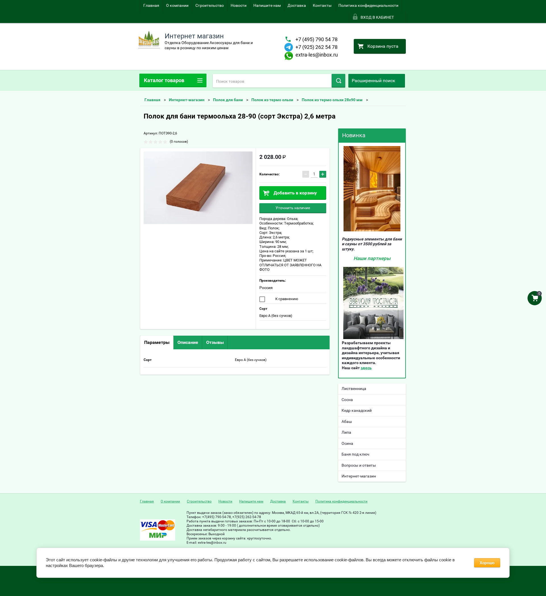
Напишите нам (267, 5)
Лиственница (354, 388)
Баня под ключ (355, 454)
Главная (151, 5)
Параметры (156, 342)
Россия (266, 287)
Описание (187, 342)
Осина (347, 443)
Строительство (209, 5)
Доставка (297, 5)
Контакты (322, 5)
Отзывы (215, 342)
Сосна (347, 399)
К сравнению (286, 299)
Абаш (347, 421)
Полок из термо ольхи (272, 99)
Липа (346, 432)
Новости (239, 5)
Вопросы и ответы (359, 465)
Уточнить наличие (293, 207)
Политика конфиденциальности (368, 5)
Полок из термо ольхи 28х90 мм (332, 99)
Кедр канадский (357, 410)
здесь (366, 368)
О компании (177, 5)
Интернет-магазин (186, 99)
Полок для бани (228, 99)
